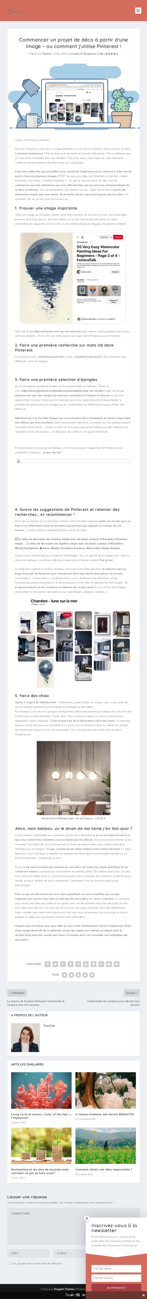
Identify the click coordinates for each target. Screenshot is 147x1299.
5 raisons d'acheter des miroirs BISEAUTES (104, 1114)
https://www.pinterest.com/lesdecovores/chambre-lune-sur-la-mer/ (62, 391)
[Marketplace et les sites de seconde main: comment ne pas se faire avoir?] (41, 1146)
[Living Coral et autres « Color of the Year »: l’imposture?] (41, 1090)
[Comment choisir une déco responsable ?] (105, 1146)
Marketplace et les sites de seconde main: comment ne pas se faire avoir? (40, 1171)
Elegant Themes (64, 1289)
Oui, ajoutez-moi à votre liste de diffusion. (36, 1263)
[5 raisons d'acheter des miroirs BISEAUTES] (105, 1090)
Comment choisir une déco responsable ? (103, 1169)
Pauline (46, 54)
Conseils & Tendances (82, 54)
